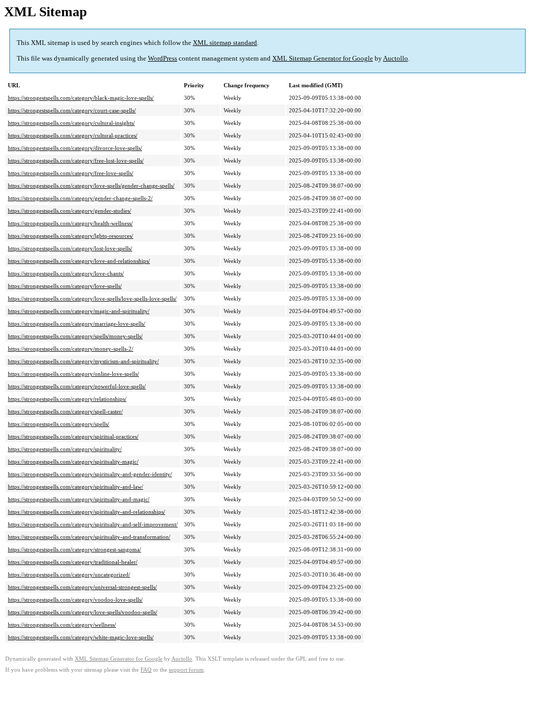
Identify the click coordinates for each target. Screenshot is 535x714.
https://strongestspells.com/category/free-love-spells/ (70, 173)
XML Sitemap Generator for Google (322, 58)
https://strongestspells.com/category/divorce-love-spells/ (75, 148)
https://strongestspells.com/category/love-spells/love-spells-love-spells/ (92, 298)
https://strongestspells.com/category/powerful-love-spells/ (77, 386)
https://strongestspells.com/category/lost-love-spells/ (70, 248)
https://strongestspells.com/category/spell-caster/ (65, 411)
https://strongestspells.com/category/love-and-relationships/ (79, 261)
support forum (186, 670)
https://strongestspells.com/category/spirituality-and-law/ (75, 486)
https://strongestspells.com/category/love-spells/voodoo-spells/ (82, 612)
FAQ (146, 670)
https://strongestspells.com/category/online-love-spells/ (73, 374)
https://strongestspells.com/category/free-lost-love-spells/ (76, 160)
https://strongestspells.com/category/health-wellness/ (70, 223)
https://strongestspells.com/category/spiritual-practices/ (73, 436)
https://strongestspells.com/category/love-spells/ (65, 286)
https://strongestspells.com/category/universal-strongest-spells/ (82, 587)
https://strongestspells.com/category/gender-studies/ (69, 211)
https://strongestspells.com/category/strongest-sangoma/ (74, 549)
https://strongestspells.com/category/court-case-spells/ (72, 110)
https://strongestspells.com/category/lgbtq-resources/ (70, 236)
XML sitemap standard (225, 43)
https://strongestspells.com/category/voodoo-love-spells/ (75, 599)
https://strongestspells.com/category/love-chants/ (66, 273)
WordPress (162, 58)
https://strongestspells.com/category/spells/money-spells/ (75, 336)
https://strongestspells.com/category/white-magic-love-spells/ (81, 637)
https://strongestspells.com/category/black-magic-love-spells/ (81, 98)
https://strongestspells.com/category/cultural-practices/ (72, 135)
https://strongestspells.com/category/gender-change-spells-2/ (80, 198)
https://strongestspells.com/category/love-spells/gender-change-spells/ (91, 185)
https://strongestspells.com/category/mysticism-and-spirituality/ (83, 361)
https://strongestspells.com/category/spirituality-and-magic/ (78, 499)
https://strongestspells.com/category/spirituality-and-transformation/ (89, 537)
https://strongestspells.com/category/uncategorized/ (69, 574)
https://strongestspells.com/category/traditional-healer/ (72, 562)
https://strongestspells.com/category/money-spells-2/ (70, 349)
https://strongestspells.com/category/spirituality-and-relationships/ (86, 512)
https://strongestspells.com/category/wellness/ (62, 624)
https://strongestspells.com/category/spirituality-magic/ (73, 461)
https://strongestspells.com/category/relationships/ (67, 399)
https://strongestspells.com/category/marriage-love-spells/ (76, 323)
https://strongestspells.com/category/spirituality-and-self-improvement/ (93, 524)
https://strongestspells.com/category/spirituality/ (65, 449)
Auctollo (395, 58)
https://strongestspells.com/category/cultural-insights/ (71, 123)
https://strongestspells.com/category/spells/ (58, 424)
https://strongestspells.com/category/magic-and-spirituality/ (78, 311)
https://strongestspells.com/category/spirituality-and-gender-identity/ (90, 474)
